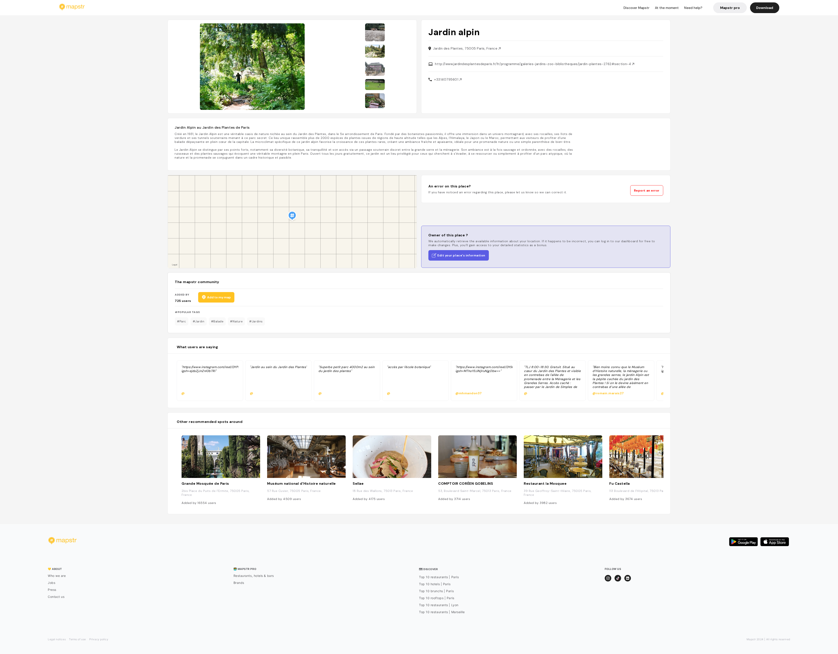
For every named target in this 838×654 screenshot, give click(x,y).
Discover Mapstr (636, 8)
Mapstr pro (730, 7)
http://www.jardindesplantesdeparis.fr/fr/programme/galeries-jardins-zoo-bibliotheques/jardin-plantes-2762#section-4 (533, 64)
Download (764, 7)
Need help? (693, 8)
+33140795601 (446, 79)
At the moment (667, 8)
